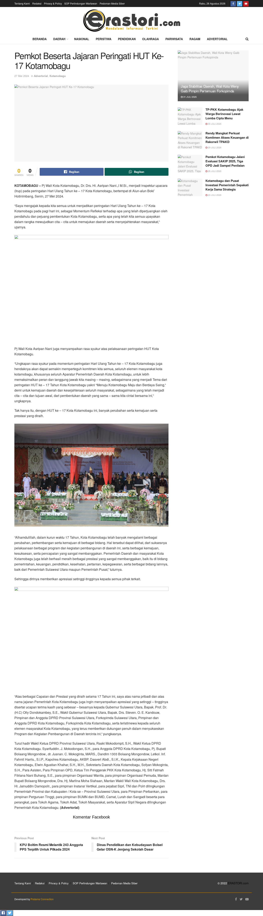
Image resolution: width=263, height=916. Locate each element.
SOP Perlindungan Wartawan (80, 3)
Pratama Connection (42, 899)
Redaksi (37, 3)
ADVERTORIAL (217, 39)
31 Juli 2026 (190, 96)
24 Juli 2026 (214, 194)
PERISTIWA (103, 39)
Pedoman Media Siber (112, 3)
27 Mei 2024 (21, 76)
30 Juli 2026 (214, 123)
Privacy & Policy (53, 3)
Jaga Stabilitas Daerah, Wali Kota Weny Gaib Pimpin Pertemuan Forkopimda (210, 89)
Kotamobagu (58, 76)
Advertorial (41, 76)
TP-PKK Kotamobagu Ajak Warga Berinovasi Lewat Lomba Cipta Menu (224, 113)
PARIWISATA (174, 39)
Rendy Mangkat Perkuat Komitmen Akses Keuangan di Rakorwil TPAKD (227, 137)
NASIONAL (81, 39)
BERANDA (39, 39)
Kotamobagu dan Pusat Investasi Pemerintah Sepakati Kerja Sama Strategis (227, 185)
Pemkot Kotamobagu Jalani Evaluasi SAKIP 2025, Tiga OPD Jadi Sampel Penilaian (225, 161)
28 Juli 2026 (214, 171)
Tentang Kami (22, 3)
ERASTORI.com (238, 883)
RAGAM (194, 39)
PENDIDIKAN (127, 39)
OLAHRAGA (150, 39)
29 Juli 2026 (214, 147)
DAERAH (59, 39)
